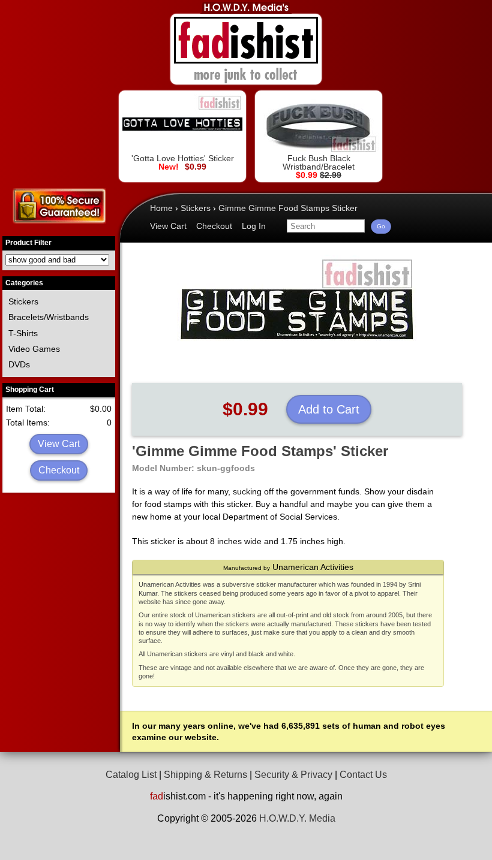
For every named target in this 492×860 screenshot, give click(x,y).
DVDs (19, 364)
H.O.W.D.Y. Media (297, 818)
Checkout (58, 470)
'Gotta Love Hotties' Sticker (182, 158)
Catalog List (131, 775)
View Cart (59, 444)
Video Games (34, 349)
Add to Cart (328, 409)
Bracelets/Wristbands (48, 317)
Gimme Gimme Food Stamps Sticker (288, 208)
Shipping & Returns (205, 775)
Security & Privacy (293, 775)
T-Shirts (23, 333)
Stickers (23, 301)
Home (161, 208)
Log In (254, 226)
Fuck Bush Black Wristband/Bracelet (319, 162)
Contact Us (363, 775)
